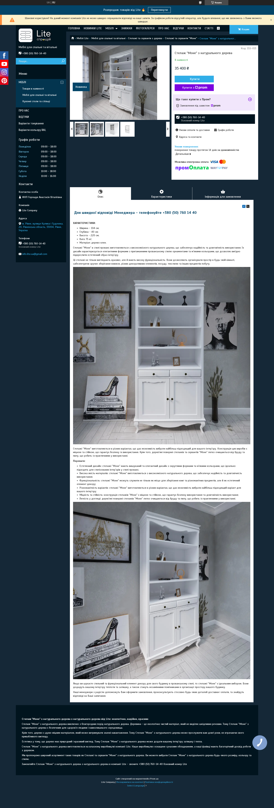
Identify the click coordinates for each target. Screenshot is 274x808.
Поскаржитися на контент (129, 782)
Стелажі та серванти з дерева (145, 38)
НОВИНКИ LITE (93, 28)
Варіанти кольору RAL (32, 130)
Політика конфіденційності (159, 782)
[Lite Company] (41, 35)
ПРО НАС (163, 28)
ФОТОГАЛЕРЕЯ (145, 28)
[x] (247, 207)
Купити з (188, 87)
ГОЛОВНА (74, 28)
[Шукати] (63, 61)
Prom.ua (154, 778)
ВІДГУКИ (178, 28)
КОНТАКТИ (194, 28)
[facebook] (243, 207)
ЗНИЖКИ (126, 28)
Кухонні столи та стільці (36, 101)
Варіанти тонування (31, 123)
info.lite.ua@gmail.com (34, 254)
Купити (195, 79)
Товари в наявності (33, 88)
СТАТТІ (209, 28)
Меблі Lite (83, 38)
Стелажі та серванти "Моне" (181, 38)
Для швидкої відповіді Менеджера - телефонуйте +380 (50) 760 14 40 (135, 212)
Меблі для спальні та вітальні (108, 38)
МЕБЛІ (109, 28)
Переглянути (159, 10)
